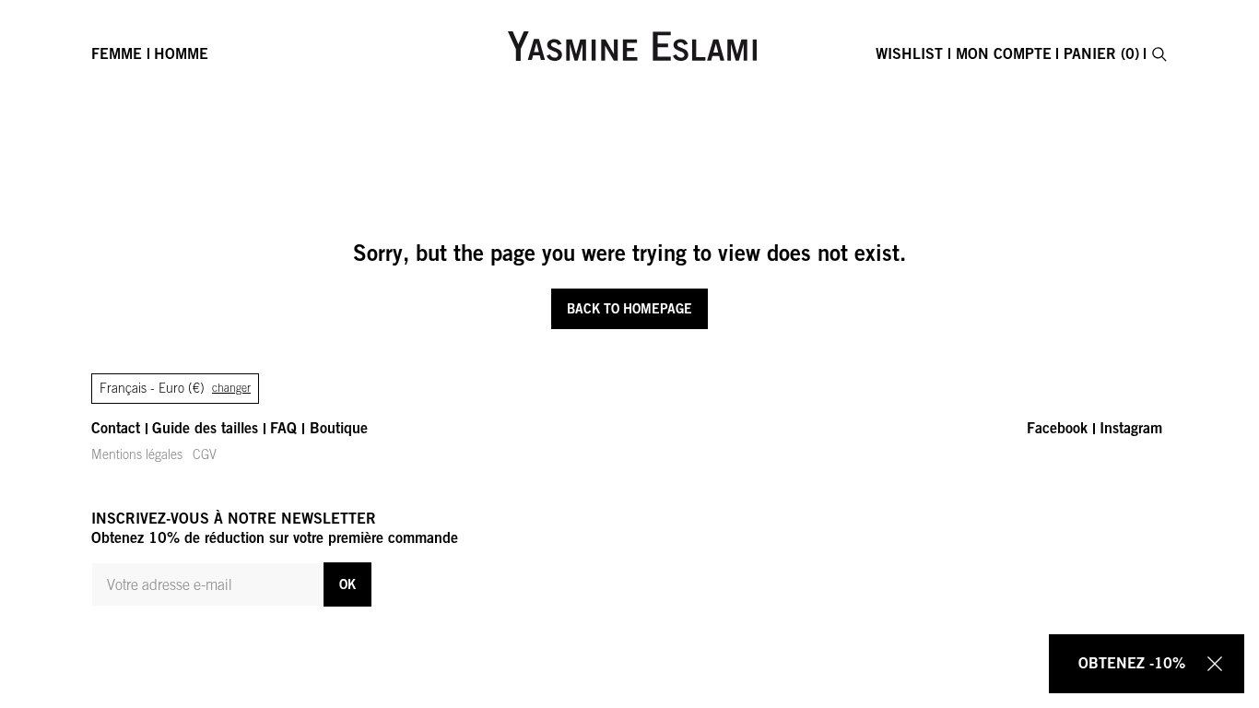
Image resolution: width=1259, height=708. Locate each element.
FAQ (283, 428)
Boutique (339, 428)
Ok (347, 584)
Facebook (1057, 428)
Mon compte (1004, 53)
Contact (115, 428)
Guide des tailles (205, 428)
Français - (175, 388)
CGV (205, 454)
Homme (181, 53)
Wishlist (909, 53)
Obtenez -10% (1131, 663)
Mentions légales (136, 454)
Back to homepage (629, 308)
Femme (116, 53)
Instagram (1131, 428)
